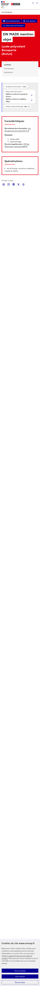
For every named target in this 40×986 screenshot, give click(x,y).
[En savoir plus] (31, 95)
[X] (18, 184)
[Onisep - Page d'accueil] (15, 4)
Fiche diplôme (31, 21)
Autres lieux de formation (14, 25)
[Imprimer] (4, 184)
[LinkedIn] (13, 184)
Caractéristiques (9, 68)
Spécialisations (8, 72)
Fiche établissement (13, 21)
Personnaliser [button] (20, 982)
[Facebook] (23, 184)
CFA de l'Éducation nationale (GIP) (17, 145)
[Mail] (9, 184)
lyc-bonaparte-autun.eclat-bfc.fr (18, 129)
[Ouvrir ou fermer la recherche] (33, 3)
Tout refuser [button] (20, 976)
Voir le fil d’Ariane (7, 12)
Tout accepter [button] (20, 971)
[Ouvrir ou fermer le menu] (37, 3)
